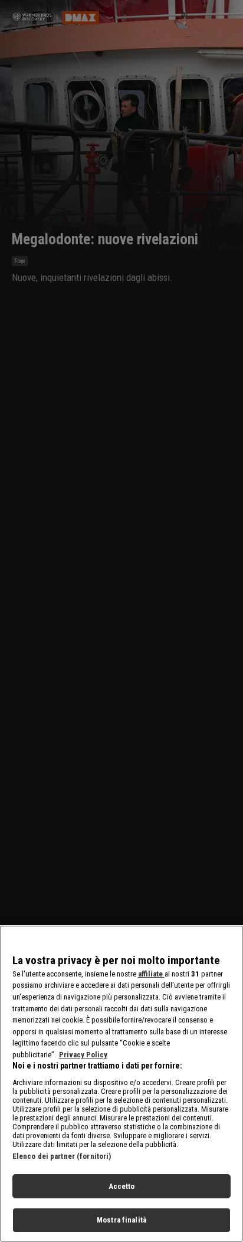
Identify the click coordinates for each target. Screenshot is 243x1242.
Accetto (122, 1186)
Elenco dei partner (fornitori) (61, 1156)
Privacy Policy (83, 1054)
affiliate (151, 973)
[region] (121, 1083)
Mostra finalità (121, 1219)
